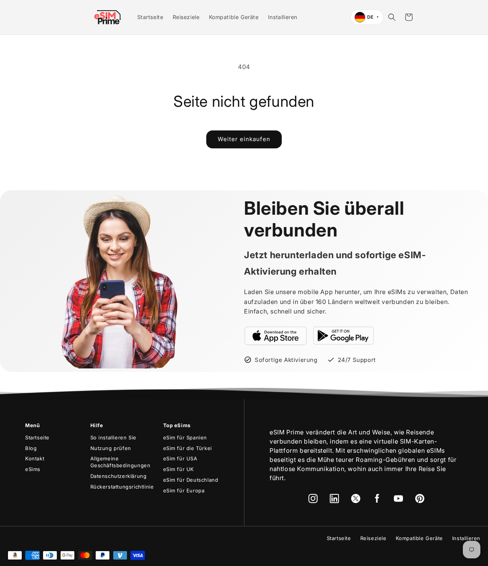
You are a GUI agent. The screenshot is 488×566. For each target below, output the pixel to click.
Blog (31, 448)
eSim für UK (178, 469)
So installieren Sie (113, 437)
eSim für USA (180, 458)
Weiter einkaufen (244, 139)
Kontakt (34, 458)
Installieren (466, 538)
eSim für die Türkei (187, 448)
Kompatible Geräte (419, 538)
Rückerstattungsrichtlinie (122, 487)
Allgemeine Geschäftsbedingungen (120, 461)
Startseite (37, 437)
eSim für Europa (184, 490)
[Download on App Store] (275, 335)
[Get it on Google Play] (343, 335)
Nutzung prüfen (110, 448)
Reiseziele (373, 538)
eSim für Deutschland (190, 480)
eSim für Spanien (185, 437)
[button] (392, 17)
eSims (32, 469)
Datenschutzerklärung (118, 476)
